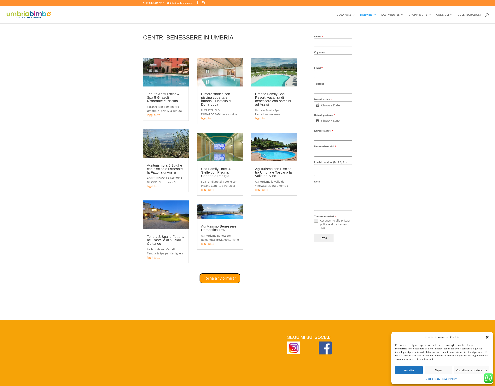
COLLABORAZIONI (469, 14)
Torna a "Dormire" (220, 278)
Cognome (319, 52)
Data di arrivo (323, 99)
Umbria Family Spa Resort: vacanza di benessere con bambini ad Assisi (273, 99)
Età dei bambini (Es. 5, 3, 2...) (330, 162)
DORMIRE (366, 14)
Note (317, 181)
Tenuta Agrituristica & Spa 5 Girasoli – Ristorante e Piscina (163, 97)
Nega (438, 370)
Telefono (319, 83)
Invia (324, 238)
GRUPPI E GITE (418, 14)
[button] (487, 337)
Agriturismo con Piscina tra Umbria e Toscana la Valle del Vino (273, 172)
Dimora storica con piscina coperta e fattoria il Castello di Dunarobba (216, 99)
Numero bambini (325, 146)
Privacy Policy (449, 378)
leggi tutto (153, 115)
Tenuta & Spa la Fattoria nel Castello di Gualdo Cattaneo (165, 240)
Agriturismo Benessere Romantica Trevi (218, 228)
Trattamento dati (325, 216)
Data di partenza (324, 115)
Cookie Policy (433, 378)
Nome (318, 36)
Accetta (409, 370)
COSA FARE (344, 14)
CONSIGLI (442, 14)
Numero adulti (323, 130)
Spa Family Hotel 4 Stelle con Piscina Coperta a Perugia (215, 172)
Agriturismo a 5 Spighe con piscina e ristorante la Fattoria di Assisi (165, 168)
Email (318, 67)
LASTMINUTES (390, 14)
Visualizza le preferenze (471, 370)
